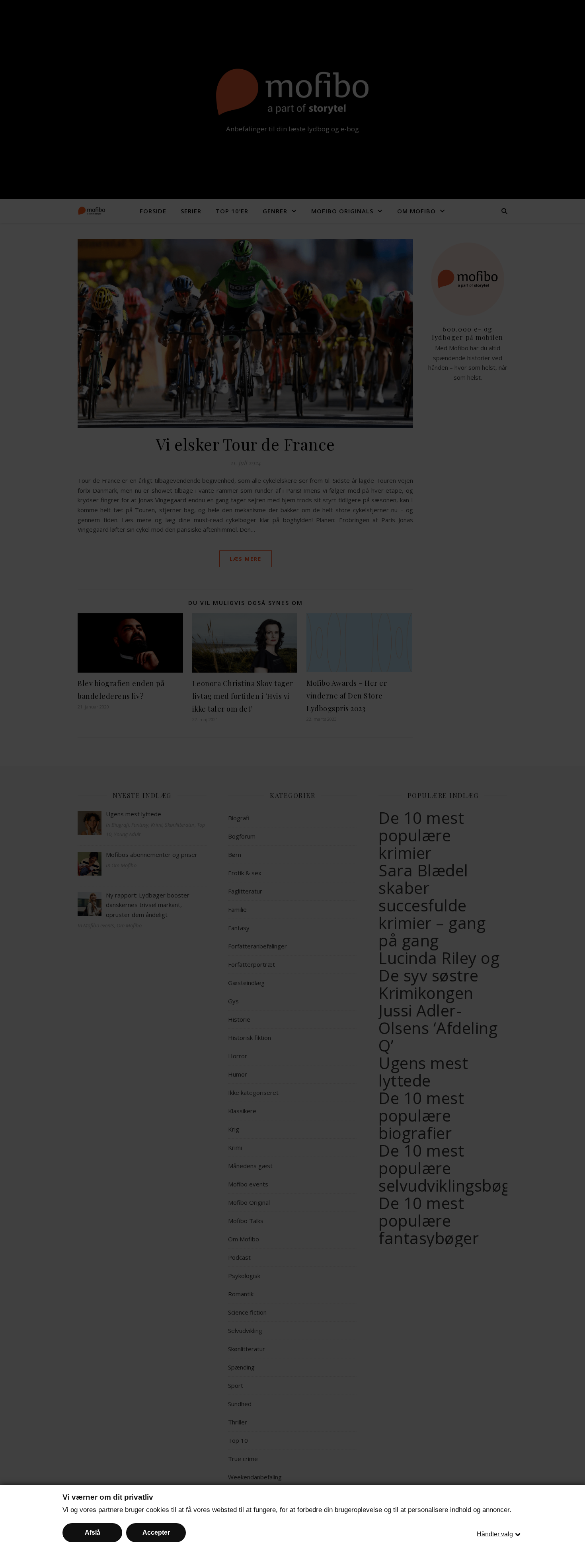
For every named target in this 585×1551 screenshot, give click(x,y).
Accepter (156, 1532)
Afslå (92, 1532)
